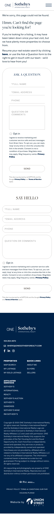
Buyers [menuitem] (31, 369)
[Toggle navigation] (49, 5)
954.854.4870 (10, 341)
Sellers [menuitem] (31, 373)
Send (27, 168)
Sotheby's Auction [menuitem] (13, 398)
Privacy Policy (20, 179)
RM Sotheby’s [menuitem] (11, 414)
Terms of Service (35, 179)
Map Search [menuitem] (10, 365)
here (5, 54)
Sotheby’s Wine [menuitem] (12, 410)
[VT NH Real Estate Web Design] (35, 502)
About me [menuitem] (32, 365)
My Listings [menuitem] (9, 369)
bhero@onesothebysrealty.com (24, 346)
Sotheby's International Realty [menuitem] (11, 391)
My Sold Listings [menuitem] (12, 373)
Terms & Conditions (30, 489)
